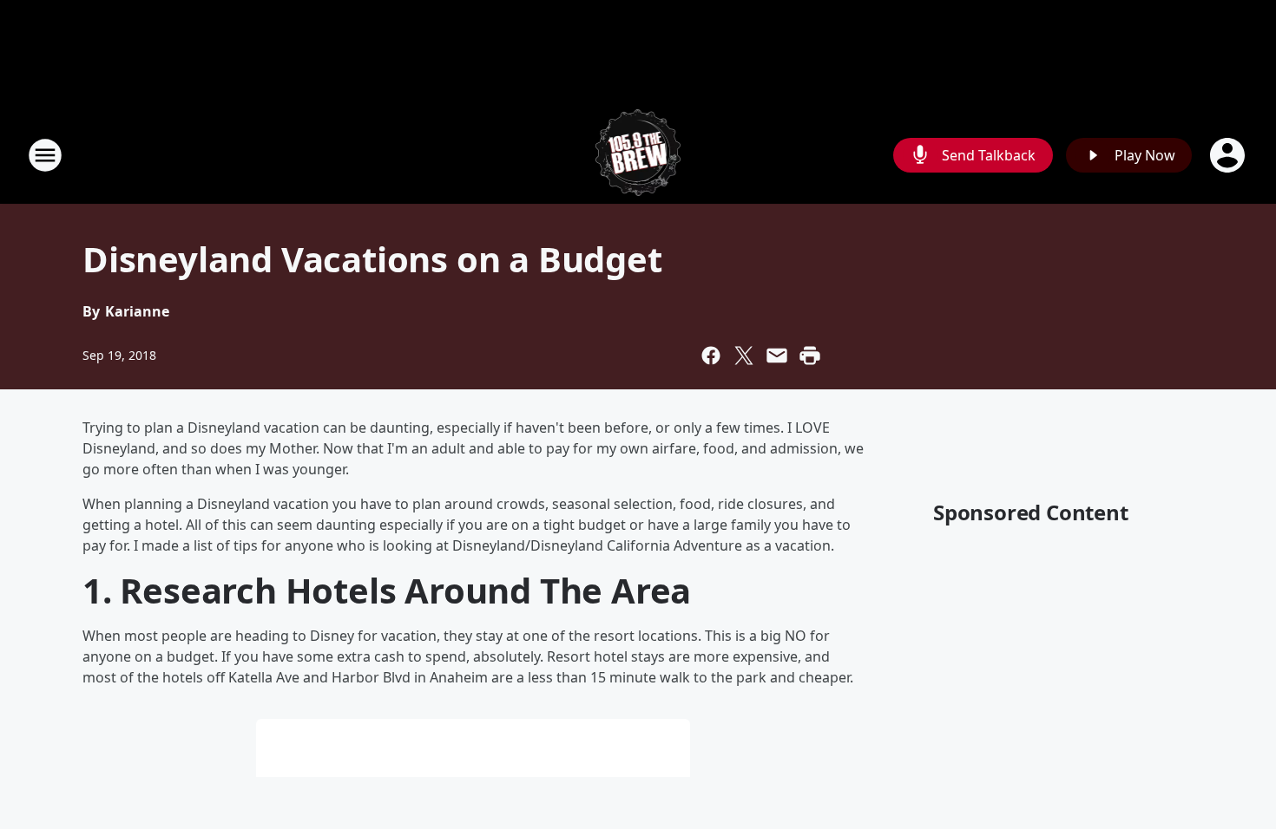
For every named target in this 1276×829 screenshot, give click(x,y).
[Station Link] (638, 154)
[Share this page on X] (744, 355)
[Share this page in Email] (777, 355)
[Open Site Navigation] (45, 155)
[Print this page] (810, 355)
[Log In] (1229, 155)
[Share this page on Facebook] (711, 355)
